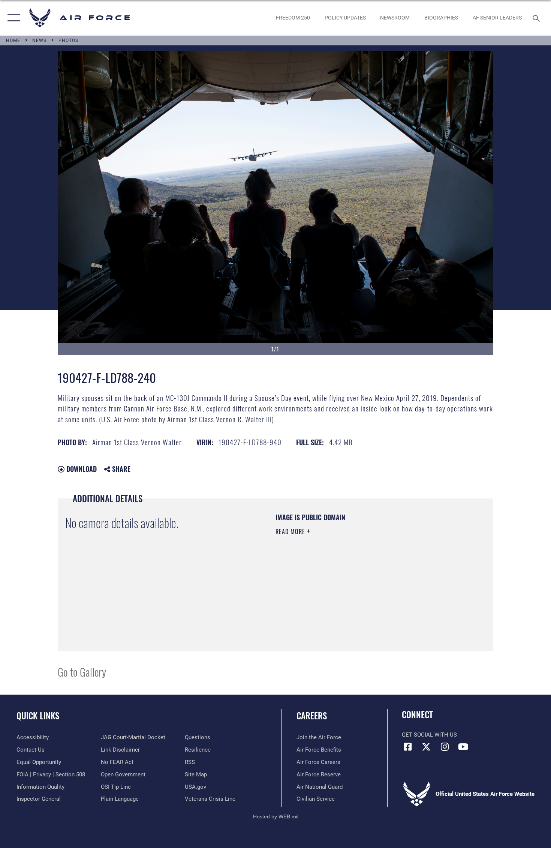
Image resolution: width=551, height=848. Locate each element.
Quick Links (37, 715)
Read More (291, 531)
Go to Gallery (82, 671)
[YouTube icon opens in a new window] (463, 746)
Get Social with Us (429, 734)
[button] (12, 18)
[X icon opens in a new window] (426, 746)
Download (80, 469)
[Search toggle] (537, 17)
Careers (311, 715)
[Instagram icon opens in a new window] (444, 746)
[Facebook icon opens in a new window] (407, 746)
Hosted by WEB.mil (275, 816)
